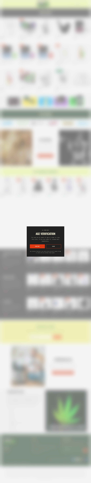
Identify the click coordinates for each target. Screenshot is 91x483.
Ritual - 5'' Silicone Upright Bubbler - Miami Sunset (8, 88)
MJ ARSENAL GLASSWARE (45, 156)
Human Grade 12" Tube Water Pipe (22, 193)
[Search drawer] (84, 4)
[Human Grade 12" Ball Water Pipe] (83, 210)
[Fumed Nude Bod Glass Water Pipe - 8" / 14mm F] (23, 210)
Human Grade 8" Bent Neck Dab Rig (45, 264)
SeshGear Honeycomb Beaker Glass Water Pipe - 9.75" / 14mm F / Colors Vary (67, 242)
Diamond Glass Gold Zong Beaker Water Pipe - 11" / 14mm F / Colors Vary (7, 194)
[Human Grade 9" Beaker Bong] (68, 210)
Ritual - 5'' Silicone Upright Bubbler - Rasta (81, 62)
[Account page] (85, 4)
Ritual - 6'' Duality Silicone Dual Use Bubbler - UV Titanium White (63, 62)
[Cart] (87, 4)
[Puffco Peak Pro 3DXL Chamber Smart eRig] (71, 303)
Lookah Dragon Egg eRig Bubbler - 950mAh (26, 87)
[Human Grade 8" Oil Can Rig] (71, 256)
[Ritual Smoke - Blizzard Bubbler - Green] (9, 51)
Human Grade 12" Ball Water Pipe (82, 218)
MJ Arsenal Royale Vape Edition (43, 36)
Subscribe (57, 337)
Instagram (6, 450)
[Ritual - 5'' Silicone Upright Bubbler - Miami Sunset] (9, 77)
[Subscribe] (85, 450)
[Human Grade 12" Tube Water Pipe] (23, 185)
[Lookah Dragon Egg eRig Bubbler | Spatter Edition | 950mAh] (27, 26)
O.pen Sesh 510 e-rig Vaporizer (43, 311)
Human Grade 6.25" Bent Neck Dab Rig (56, 264)
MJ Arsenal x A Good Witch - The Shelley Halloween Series (37, 194)
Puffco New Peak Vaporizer (83, 263)
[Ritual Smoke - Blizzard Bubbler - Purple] (27, 51)
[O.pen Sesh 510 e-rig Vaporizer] (45, 303)
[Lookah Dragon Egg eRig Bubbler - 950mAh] (27, 77)
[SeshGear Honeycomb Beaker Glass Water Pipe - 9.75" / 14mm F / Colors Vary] (68, 233)
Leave (53, 246)
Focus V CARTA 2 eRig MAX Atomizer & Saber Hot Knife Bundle (32, 264)
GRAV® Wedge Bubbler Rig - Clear (43, 87)
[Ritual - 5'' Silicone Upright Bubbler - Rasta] (81, 51)
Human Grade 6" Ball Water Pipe (52, 193)
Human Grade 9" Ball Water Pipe (67, 193)
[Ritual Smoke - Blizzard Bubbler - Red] (45, 51)
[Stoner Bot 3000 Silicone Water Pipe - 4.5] (8, 233)
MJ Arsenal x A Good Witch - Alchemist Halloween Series (81, 194)
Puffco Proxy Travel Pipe (59, 36)
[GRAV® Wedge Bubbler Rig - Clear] (45, 77)
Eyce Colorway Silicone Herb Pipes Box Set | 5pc (37, 218)
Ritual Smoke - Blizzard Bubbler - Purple (26, 62)
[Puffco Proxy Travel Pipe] (63, 26)
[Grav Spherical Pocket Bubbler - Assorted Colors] (63, 77)
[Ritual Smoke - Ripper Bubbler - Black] (81, 26)
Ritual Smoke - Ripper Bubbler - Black (80, 36)
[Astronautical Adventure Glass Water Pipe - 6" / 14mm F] (23, 233)
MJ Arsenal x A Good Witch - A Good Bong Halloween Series (6, 218)
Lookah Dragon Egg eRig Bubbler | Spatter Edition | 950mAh (26, 37)
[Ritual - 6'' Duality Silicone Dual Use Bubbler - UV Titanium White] (63, 51)
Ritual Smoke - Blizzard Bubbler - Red (43, 62)
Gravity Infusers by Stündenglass (63, 372)
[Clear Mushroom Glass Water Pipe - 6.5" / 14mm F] (9, 26)
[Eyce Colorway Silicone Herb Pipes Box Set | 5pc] (38, 210)
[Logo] (43, 4)
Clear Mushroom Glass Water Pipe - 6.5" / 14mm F (8, 37)
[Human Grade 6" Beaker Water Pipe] (53, 210)
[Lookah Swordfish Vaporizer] (84, 303)
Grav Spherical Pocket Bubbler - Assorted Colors (62, 88)
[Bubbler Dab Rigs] (81, 77)
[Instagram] (8, 123)
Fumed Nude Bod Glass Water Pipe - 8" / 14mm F (22, 218)
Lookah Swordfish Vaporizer (83, 310)
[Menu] (4, 4)
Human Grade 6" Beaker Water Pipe (52, 218)
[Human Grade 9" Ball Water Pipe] (68, 185)
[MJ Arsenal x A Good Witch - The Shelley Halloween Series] (38, 185)
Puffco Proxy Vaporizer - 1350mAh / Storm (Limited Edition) (57, 311)
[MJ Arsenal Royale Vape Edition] (45, 26)
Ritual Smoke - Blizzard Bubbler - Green (8, 62)
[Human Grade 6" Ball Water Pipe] (53, 185)
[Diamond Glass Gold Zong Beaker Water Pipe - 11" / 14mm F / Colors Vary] (8, 185)
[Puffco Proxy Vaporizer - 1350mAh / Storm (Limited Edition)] (58, 303)
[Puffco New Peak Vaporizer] (84, 256)
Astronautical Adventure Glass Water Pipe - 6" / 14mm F (21, 242)
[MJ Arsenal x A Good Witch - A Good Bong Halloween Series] (8, 210)
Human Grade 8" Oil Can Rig (70, 263)
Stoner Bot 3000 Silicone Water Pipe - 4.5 (6, 242)
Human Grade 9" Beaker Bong (66, 218)
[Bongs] (83, 233)
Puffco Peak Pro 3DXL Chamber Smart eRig (69, 311)
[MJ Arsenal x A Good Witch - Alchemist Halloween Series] (83, 185)
